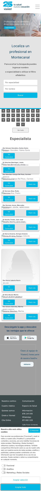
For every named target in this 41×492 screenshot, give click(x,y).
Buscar (20, 95)
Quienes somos (8, 410)
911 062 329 (27, 420)
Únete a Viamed (8, 415)
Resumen (35, 430)
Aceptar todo (20, 487)
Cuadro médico (8, 406)
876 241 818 (27, 414)
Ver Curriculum (9, 156)
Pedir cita (32, 184)
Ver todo (20, 130)
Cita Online (6, 420)
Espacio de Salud (29, 406)
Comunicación (28, 401)
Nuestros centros (9, 401)
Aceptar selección (20, 480)
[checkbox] (7, 465)
